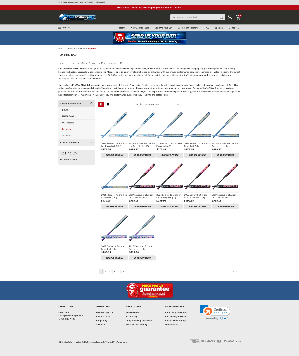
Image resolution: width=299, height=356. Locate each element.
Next (233, 271)
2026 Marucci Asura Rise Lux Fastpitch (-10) (142, 144)
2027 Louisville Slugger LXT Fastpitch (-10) (224, 196)
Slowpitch (66, 135)
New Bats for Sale (140, 27)
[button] (215, 312)
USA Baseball (68, 122)
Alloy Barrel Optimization (139, 320)
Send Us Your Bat (163, 27)
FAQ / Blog (101, 320)
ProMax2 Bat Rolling (136, 324)
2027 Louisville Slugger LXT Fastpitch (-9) (168, 196)
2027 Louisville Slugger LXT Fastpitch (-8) (141, 196)
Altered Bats (132, 312)
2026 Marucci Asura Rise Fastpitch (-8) (169, 144)
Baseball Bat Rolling (175, 320)
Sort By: (138, 104)
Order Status (103, 316)
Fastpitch (92, 49)
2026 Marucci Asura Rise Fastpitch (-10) (114, 196)
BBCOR (65, 110)
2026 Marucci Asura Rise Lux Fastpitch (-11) (114, 144)
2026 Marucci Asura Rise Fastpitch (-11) (225, 144)
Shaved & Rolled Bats (76, 49)
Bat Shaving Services (175, 316)
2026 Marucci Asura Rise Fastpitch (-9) (197, 144)
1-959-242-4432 (97, 2)
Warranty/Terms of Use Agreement (112, 342)
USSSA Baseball (69, 116)
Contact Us (235, 27)
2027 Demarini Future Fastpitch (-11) (140, 247)
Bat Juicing (131, 316)
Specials (219, 27)
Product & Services (69, 142)
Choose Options (114, 155)
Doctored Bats (173, 324)
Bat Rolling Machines (188, 27)
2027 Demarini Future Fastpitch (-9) (112, 247)
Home (122, 27)
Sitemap (100, 324)
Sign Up (109, 312)
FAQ (207, 27)
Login (99, 312)
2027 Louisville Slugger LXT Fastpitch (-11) (196, 196)
